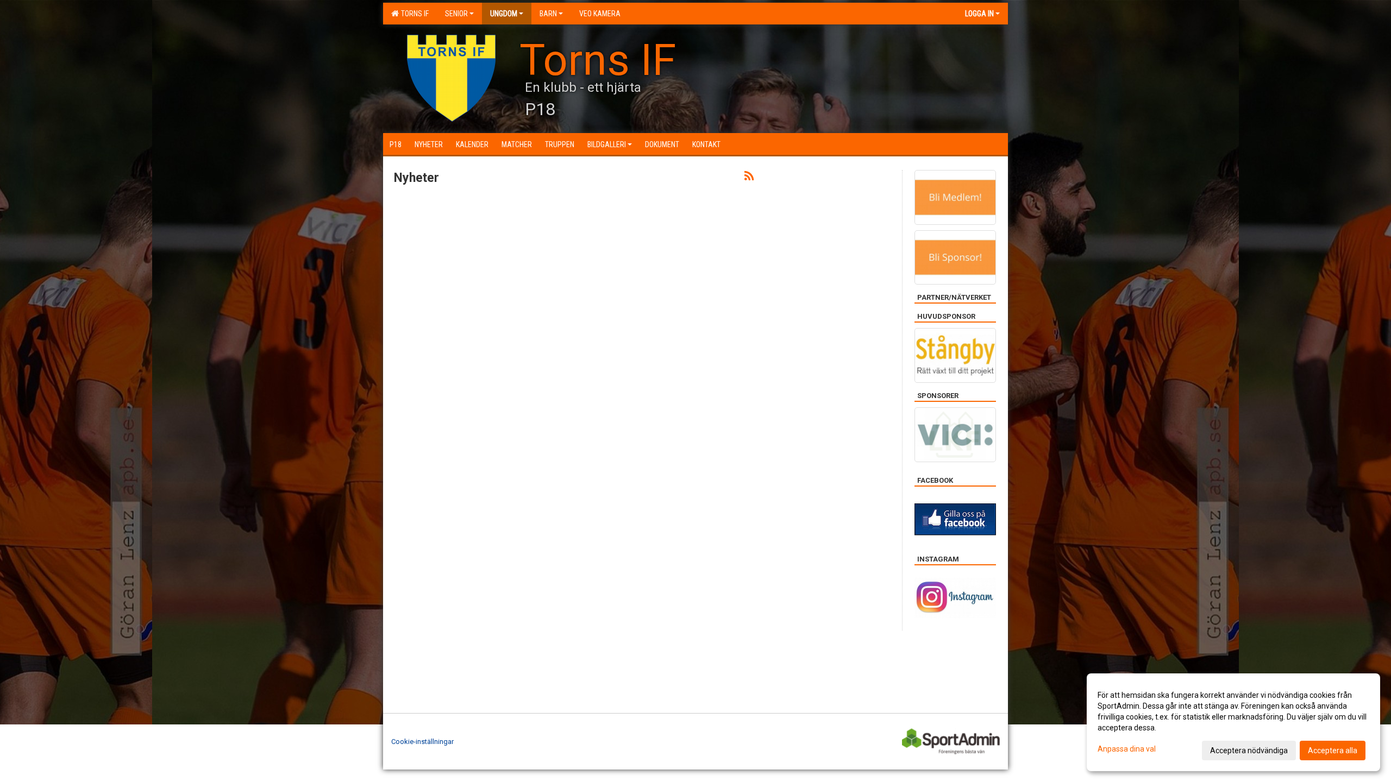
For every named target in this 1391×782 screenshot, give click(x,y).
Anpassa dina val (1127, 749)
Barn (548, 13)
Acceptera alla (1332, 750)
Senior (456, 13)
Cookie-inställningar (422, 741)
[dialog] (1233, 722)
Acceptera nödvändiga (1249, 750)
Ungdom (503, 13)
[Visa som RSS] (749, 178)
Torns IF (413, 13)
